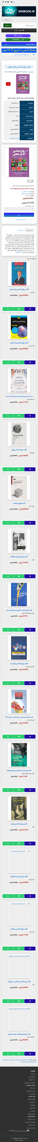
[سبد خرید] (5, 2)
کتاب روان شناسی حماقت (19, 556)
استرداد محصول (30, 1090)
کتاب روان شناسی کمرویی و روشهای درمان (19, 610)
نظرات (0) (20, 230)
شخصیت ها (32, 1102)
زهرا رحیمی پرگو (26, 193)
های (33, 1061)
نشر (26, 1061)
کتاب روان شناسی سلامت (19, 929)
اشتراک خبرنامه (31, 1127)
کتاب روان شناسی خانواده (19, 876)
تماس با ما (32, 1088)
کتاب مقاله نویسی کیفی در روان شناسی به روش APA (19, 717)
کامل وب (13, 1138)
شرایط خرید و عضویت (29, 1082)
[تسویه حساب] (3, 2)
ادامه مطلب (18, 252)
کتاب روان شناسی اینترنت (19, 663)
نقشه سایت (32, 1093)
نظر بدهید (19, 219)
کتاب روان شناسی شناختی (19, 342)
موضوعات (32, 1105)
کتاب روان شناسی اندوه (19, 824)
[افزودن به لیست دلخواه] (19, 309)
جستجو (7, 19)
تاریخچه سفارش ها (30, 1122)
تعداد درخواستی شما (29, 206)
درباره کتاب (29, 230)
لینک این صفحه (14, 138)
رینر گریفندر (26, 191)
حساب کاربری (31, 1119)
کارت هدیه (32, 1108)
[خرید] (29, 309)
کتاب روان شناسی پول (19, 449)
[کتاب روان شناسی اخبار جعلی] (19, 162)
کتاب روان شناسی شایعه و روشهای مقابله (19, 770)
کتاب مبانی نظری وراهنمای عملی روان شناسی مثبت (19, 396)
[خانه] (33, 54)
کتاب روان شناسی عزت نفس (19, 289)
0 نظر (24, 219)
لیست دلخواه (31, 1125)
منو (6, 44)
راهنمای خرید (31, 1076)
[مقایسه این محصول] (8, 309)
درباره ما (33, 1073)
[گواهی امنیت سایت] (19, 1131)
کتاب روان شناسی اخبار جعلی (21, 54)
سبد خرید (18, 35)
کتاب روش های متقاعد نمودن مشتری (19, 1034)
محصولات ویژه (31, 1113)
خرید (19, 214)
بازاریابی (33, 1110)
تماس (18, 39)
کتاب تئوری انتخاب (19, 503)
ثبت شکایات (32, 1079)
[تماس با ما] (13, 2)
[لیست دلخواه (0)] (8, 2)
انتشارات (22, 1061)
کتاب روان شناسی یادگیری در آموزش (19, 981)
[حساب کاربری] (11, 2)
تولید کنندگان (31, 1099)
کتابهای (30, 1061)
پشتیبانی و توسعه (22, 1138)
